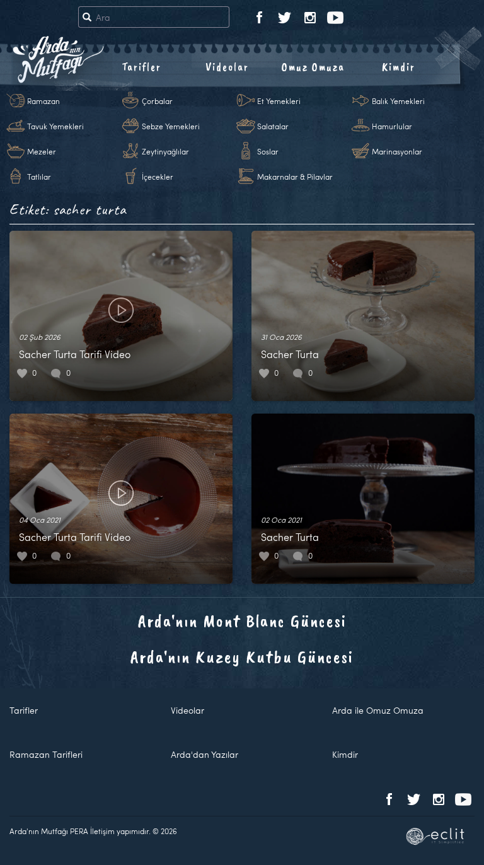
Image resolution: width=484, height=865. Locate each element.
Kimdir (398, 67)
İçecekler (157, 176)
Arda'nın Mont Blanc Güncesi (242, 621)
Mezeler (41, 151)
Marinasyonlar (397, 151)
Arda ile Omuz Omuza (378, 710)
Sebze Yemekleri (171, 126)
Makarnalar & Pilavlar (295, 176)
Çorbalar (157, 101)
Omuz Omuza (313, 67)
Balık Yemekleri (398, 101)
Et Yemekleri (279, 101)
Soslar (268, 151)
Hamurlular (392, 126)
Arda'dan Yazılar (204, 754)
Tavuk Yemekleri (55, 126)
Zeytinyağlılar (165, 151)
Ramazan (43, 101)
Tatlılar (39, 176)
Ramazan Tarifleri (46, 754)
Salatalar (273, 126)
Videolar (227, 67)
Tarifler (141, 67)
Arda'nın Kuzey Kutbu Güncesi (242, 657)
